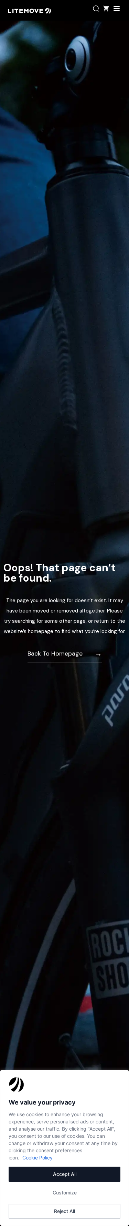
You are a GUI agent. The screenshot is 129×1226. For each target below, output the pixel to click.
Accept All (64, 1174)
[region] (64, 1148)
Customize (65, 1192)
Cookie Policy (37, 1157)
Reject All (64, 1211)
